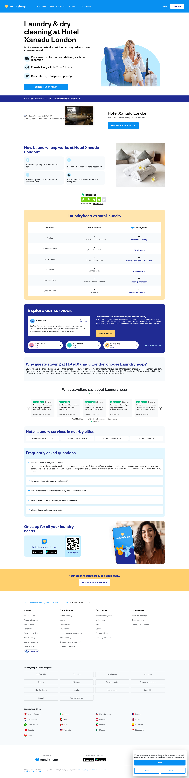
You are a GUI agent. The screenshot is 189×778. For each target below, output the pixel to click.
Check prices (105, 333)
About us (72, 6)
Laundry (63, 620)
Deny (147, 771)
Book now (177, 6)
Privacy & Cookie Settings (32, 771)
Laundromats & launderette (71, 633)
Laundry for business (140, 624)
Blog (98, 624)
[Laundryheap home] (15, 6)
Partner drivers (102, 633)
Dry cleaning (65, 624)
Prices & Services (57, 6)
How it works (40, 6)
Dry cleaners (65, 629)
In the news (100, 620)
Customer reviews (31, 633)
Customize (173, 771)
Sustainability (29, 637)
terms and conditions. (99, 770)
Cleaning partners (103, 637)
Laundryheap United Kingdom (36, 602)
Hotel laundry (65, 637)
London (65, 602)
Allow (160, 763)
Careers (99, 629)
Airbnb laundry (66, 615)
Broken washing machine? (70, 642)
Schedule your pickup (46, 87)
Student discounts (67, 646)
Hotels (55, 602)
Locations (28, 629)
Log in (164, 6)
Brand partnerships (139, 620)
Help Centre (29, 624)
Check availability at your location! (63, 99)
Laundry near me (31, 642)
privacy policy (84, 770)
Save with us (29, 646)
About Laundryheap (104, 615)
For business (86, 6)
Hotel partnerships (139, 615)
